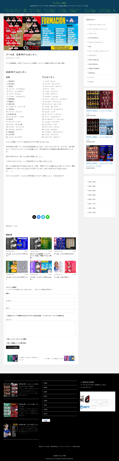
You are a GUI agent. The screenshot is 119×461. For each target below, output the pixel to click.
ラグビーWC (59, 3)
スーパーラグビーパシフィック (97, 29)
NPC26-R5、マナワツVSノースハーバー (28, 405)
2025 (90, 186)
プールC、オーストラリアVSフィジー (17, 278)
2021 (90, 204)
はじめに (91, 82)
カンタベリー (87, 387)
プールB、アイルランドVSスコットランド (28, 358)
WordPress (70, 458)
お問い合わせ (76, 446)
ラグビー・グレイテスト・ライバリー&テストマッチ (12, 10)
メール (8, 301)
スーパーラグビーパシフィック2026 (50, 10)
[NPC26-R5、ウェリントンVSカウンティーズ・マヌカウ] (11, 390)
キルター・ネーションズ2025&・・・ (75, 10)
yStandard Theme (50, 458)
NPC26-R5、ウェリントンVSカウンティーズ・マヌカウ (28, 385)
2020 (90, 208)
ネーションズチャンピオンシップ (98, 51)
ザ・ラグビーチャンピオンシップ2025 (105, 10)
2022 (90, 199)
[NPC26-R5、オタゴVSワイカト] (11, 430)
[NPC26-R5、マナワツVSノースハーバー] (11, 410)
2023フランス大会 (44, 446)
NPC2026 (25, 10)
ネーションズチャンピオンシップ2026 (35, 10)
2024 (90, 190)
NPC (89, 46)
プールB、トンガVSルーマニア (54, 358)
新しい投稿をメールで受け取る (17, 343)
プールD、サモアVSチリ (61, 277)
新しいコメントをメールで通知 (17, 339)
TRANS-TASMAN (93, 68)
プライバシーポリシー (65, 446)
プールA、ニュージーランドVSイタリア (17, 255)
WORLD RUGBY (88, 382)
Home (5, 15)
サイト (8, 308)
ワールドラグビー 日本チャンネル (94, 385)
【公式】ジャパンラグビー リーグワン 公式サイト (102, 396)
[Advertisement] (41, 196)
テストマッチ (92, 33)
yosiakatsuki (59, 458)
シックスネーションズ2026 (62, 10)
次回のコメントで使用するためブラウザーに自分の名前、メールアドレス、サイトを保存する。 (36, 315)
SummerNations (93, 38)
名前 (8, 293)
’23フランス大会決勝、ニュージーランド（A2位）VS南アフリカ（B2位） (41, 255)
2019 (90, 212)
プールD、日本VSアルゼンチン (37, 15)
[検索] (114, 10)
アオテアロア (92, 55)
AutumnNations (93, 64)
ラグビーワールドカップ (15, 15)
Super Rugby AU (93, 60)
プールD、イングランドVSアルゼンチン (41, 278)
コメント (9, 319)
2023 (25, 15)
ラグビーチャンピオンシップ (97, 24)
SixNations (91, 73)
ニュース (91, 77)
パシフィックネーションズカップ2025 (90, 10)
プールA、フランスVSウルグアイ (64, 254)
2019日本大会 (54, 446)
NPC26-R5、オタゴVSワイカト (28, 424)
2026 (90, 182)
